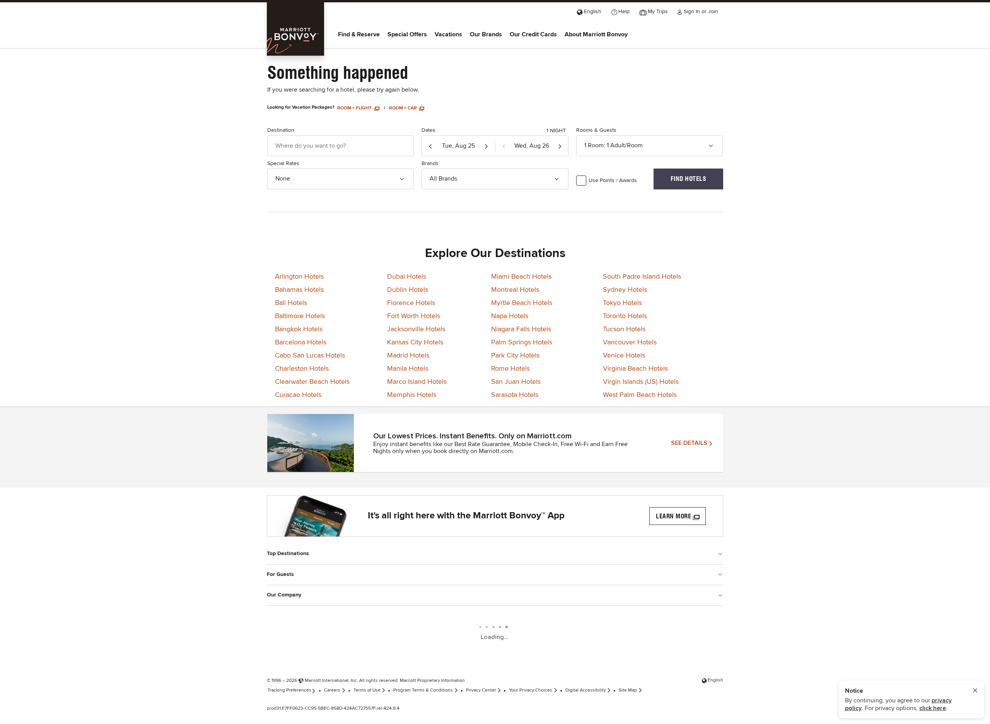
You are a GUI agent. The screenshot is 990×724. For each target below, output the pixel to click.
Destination (280, 130)
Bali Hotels (291, 303)
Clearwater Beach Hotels (312, 381)
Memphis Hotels (411, 395)
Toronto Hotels (625, 316)
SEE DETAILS (689, 443)
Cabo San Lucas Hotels (310, 355)
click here (932, 708)
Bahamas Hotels (299, 289)
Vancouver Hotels (630, 342)
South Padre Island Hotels (642, 276)
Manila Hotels (407, 368)
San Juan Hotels (516, 381)
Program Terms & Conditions (423, 690)
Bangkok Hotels (299, 329)
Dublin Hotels (407, 289)
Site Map (628, 690)
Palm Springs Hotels (521, 342)
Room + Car (403, 108)
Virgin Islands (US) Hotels (641, 381)
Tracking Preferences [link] (289, 690)
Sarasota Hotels (514, 395)
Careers (332, 690)
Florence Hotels (411, 303)
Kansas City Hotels (415, 342)
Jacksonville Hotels (416, 329)
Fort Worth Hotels (413, 316)
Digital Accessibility (585, 690)
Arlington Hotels (299, 276)
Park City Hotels (515, 355)
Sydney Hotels (625, 289)
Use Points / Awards (613, 180)
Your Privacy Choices (530, 690)
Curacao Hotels (298, 395)
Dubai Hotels (406, 276)
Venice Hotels (624, 355)
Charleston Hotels (302, 368)
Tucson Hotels (624, 329)
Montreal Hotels (515, 289)
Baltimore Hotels (300, 316)
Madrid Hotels (408, 355)
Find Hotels (689, 178)
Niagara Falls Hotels (521, 329)
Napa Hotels (509, 316)
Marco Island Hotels (417, 381)
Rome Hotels (510, 368)
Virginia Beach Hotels (635, 368)
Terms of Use (367, 690)
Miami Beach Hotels (521, 276)
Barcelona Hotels (300, 342)
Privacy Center (481, 690)
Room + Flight (355, 108)
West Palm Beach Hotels (640, 395)
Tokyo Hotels (622, 303)
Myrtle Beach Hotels (521, 303)
